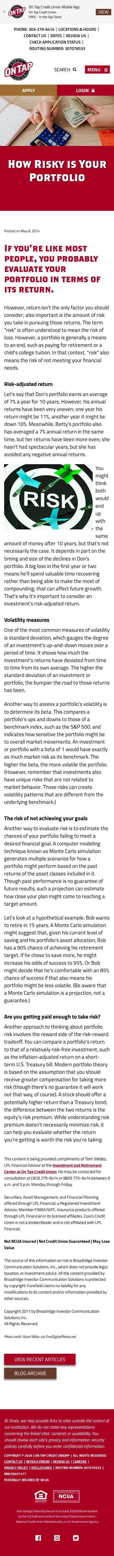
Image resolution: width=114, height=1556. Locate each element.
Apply (28, 90)
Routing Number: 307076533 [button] (78, 1467)
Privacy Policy (16, 1467)
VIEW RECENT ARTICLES (39, 1359)
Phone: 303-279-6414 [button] (34, 29)
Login (83, 90)
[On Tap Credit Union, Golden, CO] (18, 69)
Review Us (76, 35)
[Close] (4, 11)
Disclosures (41, 1467)
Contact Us (35, 35)
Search (62, 69)
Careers (80, 1461)
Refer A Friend (38, 1461)
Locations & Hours (77, 29)
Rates (56, 35)
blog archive (30, 1373)
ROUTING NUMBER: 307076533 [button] (57, 48)
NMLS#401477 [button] (15, 1473)
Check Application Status (55, 42)
